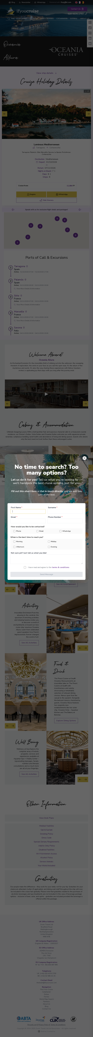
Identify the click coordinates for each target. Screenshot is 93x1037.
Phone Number (55, 517)
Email (14, 517)
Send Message (46, 574)
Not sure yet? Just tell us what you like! (28, 553)
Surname (52, 507)
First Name (16, 507)
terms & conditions (60, 567)
